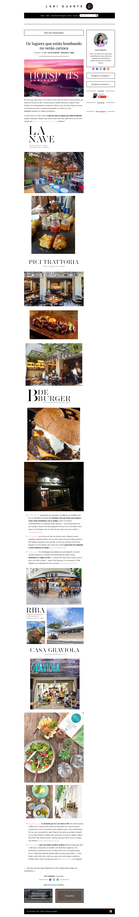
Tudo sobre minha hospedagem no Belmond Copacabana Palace (38, 895)
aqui (76, 853)
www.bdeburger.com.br (68, 563)
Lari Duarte (100, 49)
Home (43, 15)
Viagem (72, 53)
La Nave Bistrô (33, 515)
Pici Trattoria (33, 536)
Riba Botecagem (34, 824)
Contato (75, 15)
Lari (45, 53)
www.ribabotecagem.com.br (49, 841)
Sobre (48, 15)
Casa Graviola (33, 845)
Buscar (97, 15)
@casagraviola (66, 859)
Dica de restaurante (53, 53)
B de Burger (33, 552)
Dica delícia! (69, 896)
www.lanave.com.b (35, 532)
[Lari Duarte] (69, 6)
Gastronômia (64, 53)
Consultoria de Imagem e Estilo (61, 15)
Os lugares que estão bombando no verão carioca (54, 46)
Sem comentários (49, 876)
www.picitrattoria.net (58, 548)
